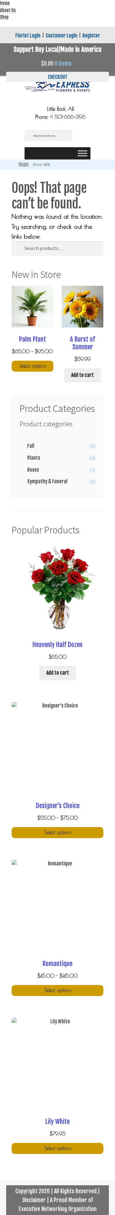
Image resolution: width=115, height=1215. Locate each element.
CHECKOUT (57, 77)
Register (91, 36)
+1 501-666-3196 (68, 117)
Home (5, 3)
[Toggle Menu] (82, 153)
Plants (33, 458)
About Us (8, 10)
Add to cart (82, 375)
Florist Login (27, 36)
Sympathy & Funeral (47, 481)
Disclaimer (34, 1200)
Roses (33, 470)
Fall (30, 446)
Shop (4, 17)
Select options (32, 366)
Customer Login (61, 36)
